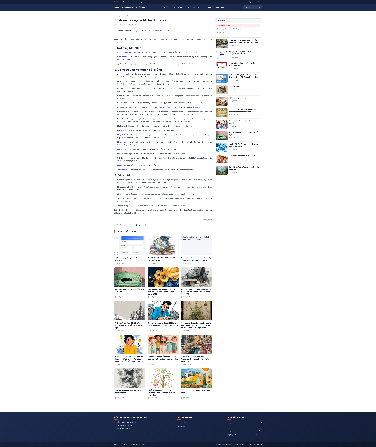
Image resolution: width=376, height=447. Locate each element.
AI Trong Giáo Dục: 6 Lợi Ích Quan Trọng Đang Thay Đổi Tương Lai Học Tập (130, 325)
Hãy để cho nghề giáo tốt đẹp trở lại (242, 155)
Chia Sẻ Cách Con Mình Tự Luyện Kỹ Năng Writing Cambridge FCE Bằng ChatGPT (196, 291)
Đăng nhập (256, 2)
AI (140, 31)
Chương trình (178, 7)
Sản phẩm (165, 7)
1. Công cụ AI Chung (223, 26)
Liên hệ (249, 2)
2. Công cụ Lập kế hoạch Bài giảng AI (229, 29)
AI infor (126, 16)
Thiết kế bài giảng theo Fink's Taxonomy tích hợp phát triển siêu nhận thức (195, 358)
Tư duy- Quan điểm (194, 7)
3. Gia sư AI (220, 32)
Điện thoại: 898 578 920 (125, 425)
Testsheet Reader (184, 423)
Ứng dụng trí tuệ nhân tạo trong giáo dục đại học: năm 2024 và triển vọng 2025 (163, 291)
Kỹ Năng (209, 7)
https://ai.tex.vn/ (161, 31)
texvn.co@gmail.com (124, 428)
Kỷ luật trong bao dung (237, 98)
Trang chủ (119, 16)
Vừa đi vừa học (234, 86)
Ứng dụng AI (220, 7)
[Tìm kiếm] (259, 7)
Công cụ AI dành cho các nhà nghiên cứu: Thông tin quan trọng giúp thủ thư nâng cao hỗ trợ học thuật (196, 325)
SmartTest (181, 426)
